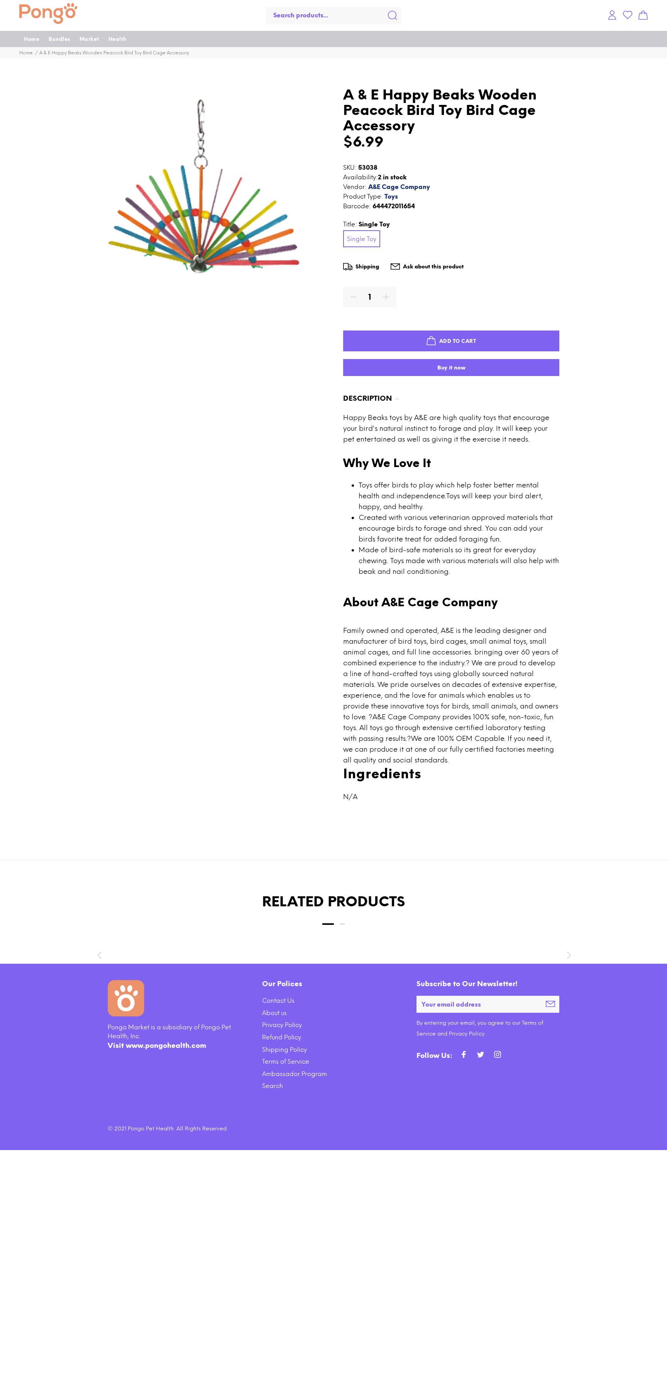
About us (274, 1013)
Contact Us (278, 1000)
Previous (99, 955)
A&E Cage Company (399, 187)
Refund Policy (281, 1037)
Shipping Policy (284, 1049)
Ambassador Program (294, 1074)
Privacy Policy (282, 1025)
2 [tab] (342, 924)
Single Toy (361, 239)
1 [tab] (328, 924)
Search (272, 1086)
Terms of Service (285, 1061)
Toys (391, 196)
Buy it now (451, 367)
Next (567, 955)
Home (26, 53)
